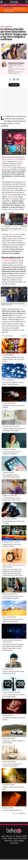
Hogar (10, 838)
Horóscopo (14, 843)
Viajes (15, 841)
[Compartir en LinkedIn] (17, 79)
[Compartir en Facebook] (14, 79)
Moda (4, 836)
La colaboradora (7, 261)
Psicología (23, 838)
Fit (14, 836)
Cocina (4, 838)
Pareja (18, 836)
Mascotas (8, 841)
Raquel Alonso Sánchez (16, 63)
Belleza (9, 836)
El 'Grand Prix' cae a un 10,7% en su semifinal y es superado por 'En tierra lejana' (15, 9)
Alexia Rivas (11, 197)
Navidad (21, 841)
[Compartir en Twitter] (10, 79)
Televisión (12, 5)
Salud (15, 838)
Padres (24, 836)
